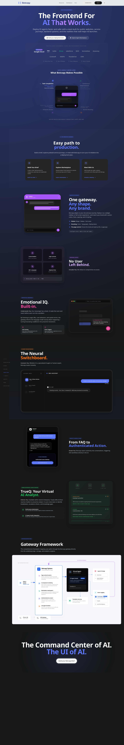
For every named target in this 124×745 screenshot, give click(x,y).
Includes (5, 369)
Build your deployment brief (56, 38)
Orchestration (6, 362)
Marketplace (69, 2)
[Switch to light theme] (104, 3)
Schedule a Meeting (89, 177)
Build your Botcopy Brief (67, 661)
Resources (61, 2)
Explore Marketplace (61, 177)
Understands (6, 372)
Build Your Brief (31, 177)
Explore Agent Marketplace (79, 38)
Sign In (98, 2)
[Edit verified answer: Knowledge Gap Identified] (105, 496)
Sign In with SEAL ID (42, 462)
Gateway (5, 365)
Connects (6, 375)
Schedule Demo (88, 2)
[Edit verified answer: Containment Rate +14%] (105, 509)
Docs (76, 2)
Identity (5, 379)
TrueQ (4, 382)
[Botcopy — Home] (24, 3)
